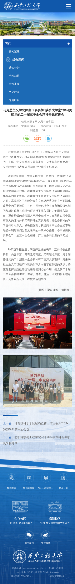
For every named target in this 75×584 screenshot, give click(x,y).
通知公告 (14, 67)
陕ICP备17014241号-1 (22, 576)
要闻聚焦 (14, 51)
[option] (11, 481)
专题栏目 (14, 100)
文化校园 (14, 92)
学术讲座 (14, 84)
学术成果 (14, 75)
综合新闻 (18, 59)
